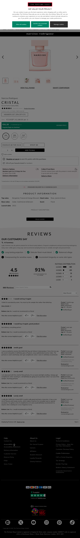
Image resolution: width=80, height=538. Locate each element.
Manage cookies (59, 24)
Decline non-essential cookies (40, 24)
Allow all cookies (21, 24)
